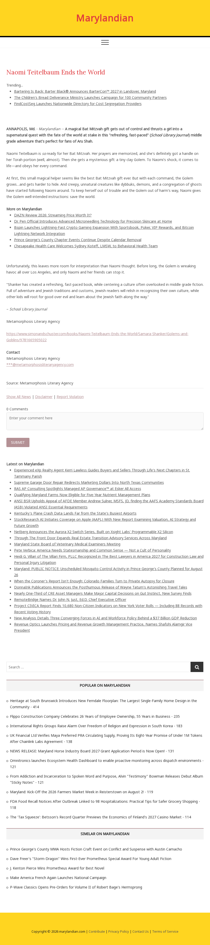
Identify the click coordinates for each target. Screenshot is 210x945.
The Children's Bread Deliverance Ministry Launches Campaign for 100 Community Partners (90, 97)
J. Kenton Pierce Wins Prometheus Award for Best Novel (57, 868)
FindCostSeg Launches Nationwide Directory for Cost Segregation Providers (78, 103)
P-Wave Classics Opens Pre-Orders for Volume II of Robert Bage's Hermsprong (76, 887)
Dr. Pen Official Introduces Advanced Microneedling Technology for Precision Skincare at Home (93, 221)
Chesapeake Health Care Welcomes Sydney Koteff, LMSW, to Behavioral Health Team (86, 245)
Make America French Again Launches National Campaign (58, 877)
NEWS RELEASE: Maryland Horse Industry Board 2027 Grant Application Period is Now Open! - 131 (92, 751)
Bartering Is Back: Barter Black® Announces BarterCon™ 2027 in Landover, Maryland (85, 91)
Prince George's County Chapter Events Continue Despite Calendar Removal (77, 239)
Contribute (97, 931)
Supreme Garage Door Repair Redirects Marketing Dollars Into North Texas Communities (89, 482)
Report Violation (70, 396)
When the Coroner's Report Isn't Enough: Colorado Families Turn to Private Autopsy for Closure (94, 581)
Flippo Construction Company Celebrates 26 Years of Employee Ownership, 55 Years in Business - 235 (95, 716)
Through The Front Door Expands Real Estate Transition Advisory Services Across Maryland (90, 537)
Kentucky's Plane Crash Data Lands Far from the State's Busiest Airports (75, 513)
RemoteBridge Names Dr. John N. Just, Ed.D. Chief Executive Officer (70, 599)
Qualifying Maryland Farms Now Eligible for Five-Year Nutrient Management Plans (82, 494)
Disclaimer (43, 396)
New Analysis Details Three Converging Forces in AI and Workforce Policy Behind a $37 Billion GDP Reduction (105, 618)
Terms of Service (165, 931)
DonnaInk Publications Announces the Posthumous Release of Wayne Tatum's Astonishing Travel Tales (100, 587)
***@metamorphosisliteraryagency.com (40, 364)
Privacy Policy (118, 931)
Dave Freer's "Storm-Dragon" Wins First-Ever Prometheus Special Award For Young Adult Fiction (90, 858)
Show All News (18, 396)
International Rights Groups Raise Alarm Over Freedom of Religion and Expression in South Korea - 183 (96, 725)
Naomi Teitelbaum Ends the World (55, 72)
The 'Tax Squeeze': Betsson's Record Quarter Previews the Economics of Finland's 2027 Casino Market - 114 (100, 817)
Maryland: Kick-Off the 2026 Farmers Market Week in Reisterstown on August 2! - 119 (81, 791)
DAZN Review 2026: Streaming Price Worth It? (53, 215)
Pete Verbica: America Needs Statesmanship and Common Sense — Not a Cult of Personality (92, 550)
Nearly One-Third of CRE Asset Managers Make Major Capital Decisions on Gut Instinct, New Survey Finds (103, 593)
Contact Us (140, 931)
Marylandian (105, 18)
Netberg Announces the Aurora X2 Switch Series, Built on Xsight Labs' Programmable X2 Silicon (93, 531)
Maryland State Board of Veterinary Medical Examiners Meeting (67, 544)
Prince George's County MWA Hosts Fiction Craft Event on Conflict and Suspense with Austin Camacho (96, 849)
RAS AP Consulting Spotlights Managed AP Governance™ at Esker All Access (77, 488)
